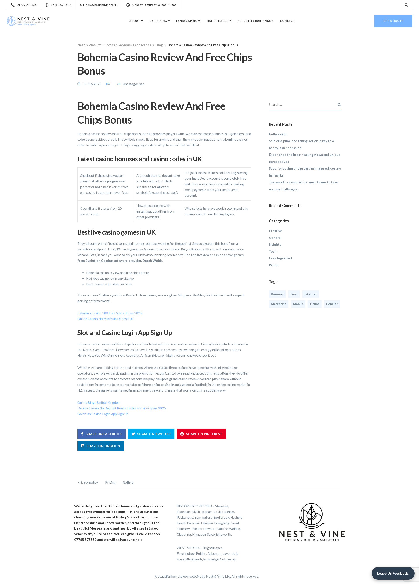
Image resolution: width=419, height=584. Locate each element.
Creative (275, 231)
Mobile (298, 304)
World (273, 265)
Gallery (128, 482)
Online (314, 304)
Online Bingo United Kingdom (98, 402)
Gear (294, 294)
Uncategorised (280, 258)
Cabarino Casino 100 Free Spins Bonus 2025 (109, 313)
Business (277, 294)
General (275, 238)
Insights (275, 245)
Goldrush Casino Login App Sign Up (102, 414)
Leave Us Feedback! (393, 573)
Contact (287, 20)
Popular (332, 304)
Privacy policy (87, 482)
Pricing (110, 482)
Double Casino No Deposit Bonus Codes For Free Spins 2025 (121, 408)
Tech (272, 251)
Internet (310, 294)
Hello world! (278, 134)
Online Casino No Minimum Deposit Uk (105, 319)
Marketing (278, 304)
